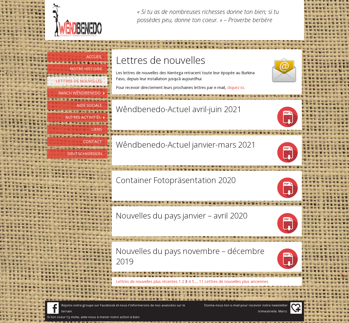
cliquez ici (235, 87)
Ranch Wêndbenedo (79, 92)
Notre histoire (86, 68)
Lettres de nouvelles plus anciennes (236, 281)
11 (201, 281)
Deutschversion (84, 153)
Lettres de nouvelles (79, 80)
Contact (92, 141)
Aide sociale (89, 105)
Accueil (94, 56)
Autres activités (83, 117)
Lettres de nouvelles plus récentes (146, 281)
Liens (96, 129)
